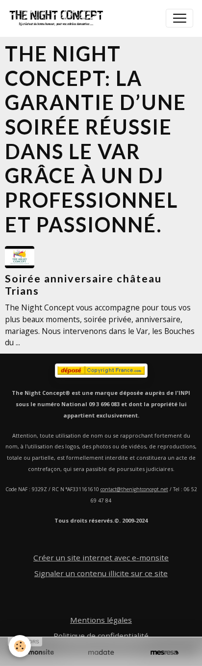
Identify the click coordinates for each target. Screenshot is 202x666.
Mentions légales (101, 620)
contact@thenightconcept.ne (133, 489)
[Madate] (100, 652)
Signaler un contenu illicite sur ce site (101, 573)
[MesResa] (164, 652)
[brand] (58, 18)
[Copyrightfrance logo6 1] (101, 370)
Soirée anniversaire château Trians (83, 285)
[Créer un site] (37, 652)
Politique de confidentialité (101, 635)
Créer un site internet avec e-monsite (101, 557)
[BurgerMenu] (179, 18)
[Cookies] (20, 646)
